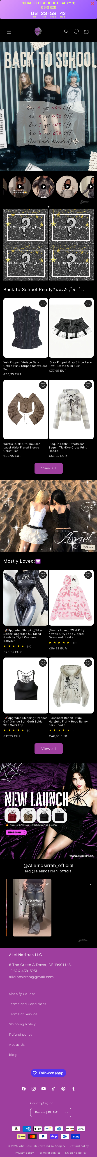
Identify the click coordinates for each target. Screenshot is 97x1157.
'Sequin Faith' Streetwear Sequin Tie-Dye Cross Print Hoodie (68, 447)
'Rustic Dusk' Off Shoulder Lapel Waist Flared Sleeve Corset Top (21, 447)
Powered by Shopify (51, 1145)
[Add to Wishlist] (42, 303)
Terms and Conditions (27, 1004)
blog (13, 1055)
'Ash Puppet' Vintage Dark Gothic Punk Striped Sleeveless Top (25, 366)
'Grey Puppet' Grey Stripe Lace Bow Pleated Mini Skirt (70, 364)
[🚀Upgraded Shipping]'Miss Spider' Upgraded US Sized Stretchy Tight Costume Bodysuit (23, 635)
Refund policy (20, 1034)
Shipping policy (76, 1152)
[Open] (25, 227)
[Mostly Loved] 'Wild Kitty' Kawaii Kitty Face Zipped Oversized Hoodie (67, 634)
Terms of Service (23, 1014)
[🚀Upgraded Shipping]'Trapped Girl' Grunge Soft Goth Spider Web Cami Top (25, 721)
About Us (17, 1045)
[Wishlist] (76, 32)
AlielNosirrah (28, 1145)
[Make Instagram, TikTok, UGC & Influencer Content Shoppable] (85, 202)
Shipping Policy (22, 1024)
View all (48, 468)
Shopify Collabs (22, 994)
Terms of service (49, 1152)
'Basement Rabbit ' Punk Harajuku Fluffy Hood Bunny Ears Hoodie (68, 721)
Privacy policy (24, 1152)
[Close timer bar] (92, 3)
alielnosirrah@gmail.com (31, 977)
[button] (9, 32)
